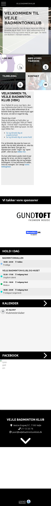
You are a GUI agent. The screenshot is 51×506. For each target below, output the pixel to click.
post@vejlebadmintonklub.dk (27, 432)
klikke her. (22, 152)
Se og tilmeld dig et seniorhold (19, 137)
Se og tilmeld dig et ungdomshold (14, 134)
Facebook (10, 355)
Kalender (10, 303)
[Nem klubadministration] (25, 503)
